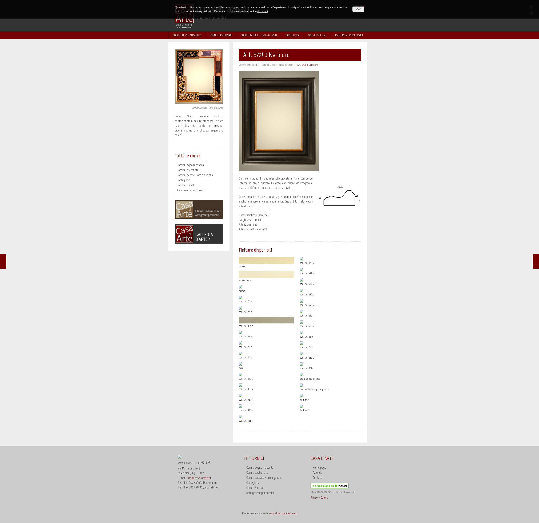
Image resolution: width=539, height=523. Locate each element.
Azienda (317, 473)
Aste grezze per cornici (190, 190)
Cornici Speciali (317, 35)
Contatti (317, 478)
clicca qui (262, 11)
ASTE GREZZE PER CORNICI (349, 35)
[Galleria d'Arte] (199, 242)
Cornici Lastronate (221, 35)
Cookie (324, 497)
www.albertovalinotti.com (283, 513)
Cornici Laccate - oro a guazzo (259, 35)
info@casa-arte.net (199, 478)
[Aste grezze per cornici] (199, 218)
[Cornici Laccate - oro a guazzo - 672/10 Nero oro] (279, 170)
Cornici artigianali (248, 65)
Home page (319, 467)
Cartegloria (292, 35)
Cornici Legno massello (187, 35)
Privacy (314, 497)
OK (358, 9)
